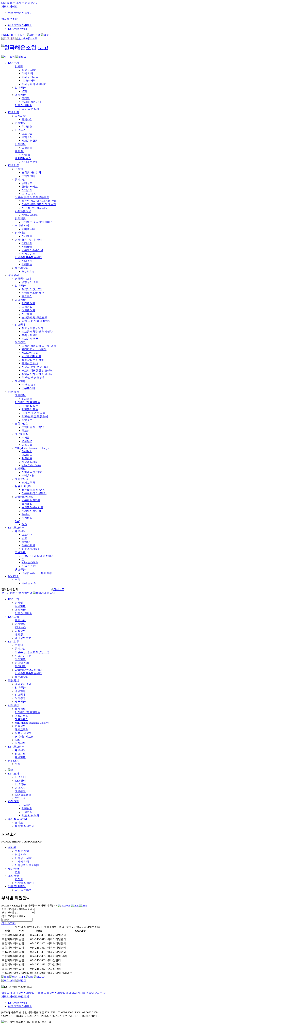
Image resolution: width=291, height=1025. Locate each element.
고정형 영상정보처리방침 (50, 992)
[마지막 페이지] (39, 977)
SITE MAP (20, 35)
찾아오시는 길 (97, 992)
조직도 (19, 822)
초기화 (11, 923)
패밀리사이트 (9, 6)
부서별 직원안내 (18, 819)
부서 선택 (7, 912)
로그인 (5, 592)
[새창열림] (33, 35)
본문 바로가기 (30, 3)
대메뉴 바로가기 (11, 3)
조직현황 (13, 801)
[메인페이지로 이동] (24, 47)
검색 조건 (7, 916)
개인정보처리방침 (23, 992)
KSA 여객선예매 (18, 28)
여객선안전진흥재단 (20, 12)
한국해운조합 (9, 19)
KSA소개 (13, 773)
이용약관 (6, 992)
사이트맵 (27, 592)
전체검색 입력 (9, 589)
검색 (4, 923)
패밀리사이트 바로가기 (15, 996)
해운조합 (15, 592)
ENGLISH (7, 35)
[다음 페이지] (30, 977)
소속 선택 (7, 909)
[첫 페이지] (5, 977)
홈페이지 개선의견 (77, 992)
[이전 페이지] (13, 977)
